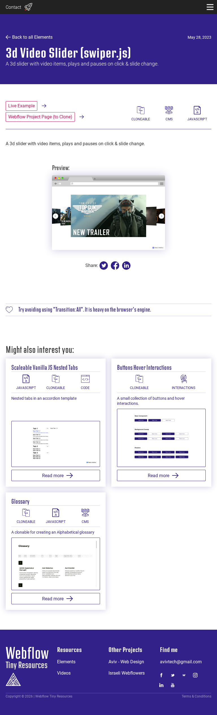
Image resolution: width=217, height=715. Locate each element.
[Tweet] (103, 265)
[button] (210, 7)
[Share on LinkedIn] (126, 265)
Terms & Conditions (196, 696)
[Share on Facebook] (115, 265)
